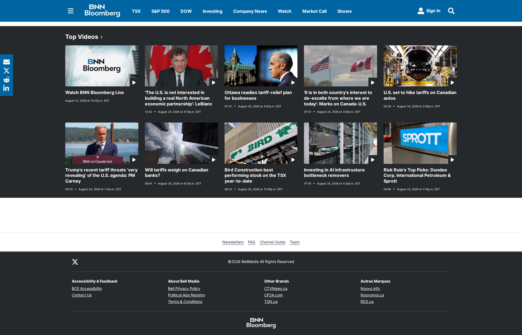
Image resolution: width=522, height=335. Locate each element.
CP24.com (273, 295)
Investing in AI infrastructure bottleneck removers (334, 172)
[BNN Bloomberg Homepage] (102, 10)
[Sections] (70, 10)
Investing (212, 11)
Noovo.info (370, 288)
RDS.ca (367, 301)
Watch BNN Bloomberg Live (94, 92)
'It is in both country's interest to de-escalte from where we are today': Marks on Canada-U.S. (338, 98)
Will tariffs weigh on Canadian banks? (176, 172)
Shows (344, 11)
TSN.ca (271, 301)
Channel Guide (272, 242)
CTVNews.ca (275, 288)
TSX (136, 11)
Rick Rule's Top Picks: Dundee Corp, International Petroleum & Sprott (417, 175)
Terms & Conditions (185, 301)
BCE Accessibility (87, 288)
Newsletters (233, 242)
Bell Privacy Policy (184, 288)
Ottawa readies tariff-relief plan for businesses (258, 95)
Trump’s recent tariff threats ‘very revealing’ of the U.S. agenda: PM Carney (101, 175)
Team (295, 242)
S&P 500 (160, 11)
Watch (284, 11)
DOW (186, 11)
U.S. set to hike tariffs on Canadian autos (420, 95)
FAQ (251, 242)
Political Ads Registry (186, 295)
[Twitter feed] (75, 261)
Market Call (314, 11)
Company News (250, 11)
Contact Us (82, 295)
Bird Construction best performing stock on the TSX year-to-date (255, 175)
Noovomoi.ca (372, 295)
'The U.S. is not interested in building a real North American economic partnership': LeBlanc (178, 98)
